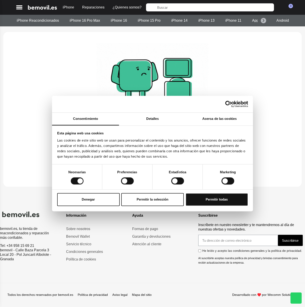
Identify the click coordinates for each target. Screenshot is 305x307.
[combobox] (210, 7)
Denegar (88, 199)
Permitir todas (217, 199)
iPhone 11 (233, 20)
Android (282, 20)
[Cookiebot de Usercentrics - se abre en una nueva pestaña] (228, 104)
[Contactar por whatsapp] (296, 298)
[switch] (127, 180)
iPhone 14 (179, 20)
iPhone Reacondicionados (38, 20)
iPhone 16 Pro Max (85, 20)
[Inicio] (42, 7)
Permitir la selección (152, 199)
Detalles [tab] (152, 119)
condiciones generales (249, 250)
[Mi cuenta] (279, 7)
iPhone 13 (206, 20)
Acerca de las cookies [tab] (219, 119)
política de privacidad (286, 250)
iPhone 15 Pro (149, 20)
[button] (19, 7)
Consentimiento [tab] (85, 119)
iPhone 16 (119, 20)
